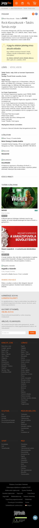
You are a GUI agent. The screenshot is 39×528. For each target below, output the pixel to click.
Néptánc (23, 392)
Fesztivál (6, 411)
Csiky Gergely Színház (8, 271)
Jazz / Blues (5, 356)
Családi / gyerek (6, 348)
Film (3, 414)
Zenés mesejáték (26, 378)
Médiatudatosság (16, 496)
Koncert (4, 416)
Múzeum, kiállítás (28, 411)
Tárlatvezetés (25, 418)
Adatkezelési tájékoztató (12, 490)
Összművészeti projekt (8, 420)
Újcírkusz (23, 386)
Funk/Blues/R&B (6, 372)
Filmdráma (24, 444)
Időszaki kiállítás (26, 420)
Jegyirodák (5, 496)
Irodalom (23, 384)
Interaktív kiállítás (26, 426)
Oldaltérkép (28, 499)
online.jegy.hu (8, 312)
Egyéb (23, 346)
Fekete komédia (25, 396)
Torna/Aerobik (6, 448)
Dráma (23, 358)
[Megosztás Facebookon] (36, 14)
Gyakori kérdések (27, 490)
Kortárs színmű (25, 360)
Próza (22, 376)
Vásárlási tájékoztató (8, 493)
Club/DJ (4, 368)
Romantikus (24, 462)
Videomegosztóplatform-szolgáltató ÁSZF (18, 487)
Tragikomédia (25, 404)
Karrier (27, 502)
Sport (4, 441)
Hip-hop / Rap (5, 370)
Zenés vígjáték (25, 370)
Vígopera (23, 402)
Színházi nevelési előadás (28, 398)
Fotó (22, 430)
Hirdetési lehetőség (29, 496)
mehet (32, 333)
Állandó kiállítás (25, 416)
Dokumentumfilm (26, 450)
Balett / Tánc (24, 352)
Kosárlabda (5, 444)
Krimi (22, 390)
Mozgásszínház (25, 380)
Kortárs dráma (25, 372)
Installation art (25, 432)
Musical (23, 350)
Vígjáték (23, 348)
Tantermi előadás (26, 394)
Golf (3, 446)
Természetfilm (25, 474)
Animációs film (25, 454)
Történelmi (24, 414)
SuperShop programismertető (14, 499)
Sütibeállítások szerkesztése (14, 505)
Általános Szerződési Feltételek (18, 484)
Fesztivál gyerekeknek (8, 422)
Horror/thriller (24, 452)
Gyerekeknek (25, 428)
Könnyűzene (5, 362)
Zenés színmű (25, 362)
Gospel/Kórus (5, 364)
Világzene (4, 358)
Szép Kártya (31, 493)
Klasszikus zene (6, 346)
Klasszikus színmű (26, 374)
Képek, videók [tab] (16, 67)
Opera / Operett (6, 354)
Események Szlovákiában (15, 502)
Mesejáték (24, 356)
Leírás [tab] (4, 67)
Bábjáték (23, 366)
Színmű (23, 364)
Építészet (24, 424)
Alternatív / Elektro (7, 366)
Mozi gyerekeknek (26, 470)
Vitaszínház (24, 400)
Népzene (4, 360)
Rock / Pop (5, 352)
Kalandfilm (24, 460)
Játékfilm (23, 458)
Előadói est (24, 368)
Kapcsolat (20, 493)
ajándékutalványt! (10, 298)
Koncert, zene (7, 343)
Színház (24, 343)
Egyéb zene (5, 350)
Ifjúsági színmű (25, 382)
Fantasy (23, 468)
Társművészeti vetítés (27, 448)
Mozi (23, 441)
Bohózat (23, 388)
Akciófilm (23, 466)
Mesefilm (23, 472)
